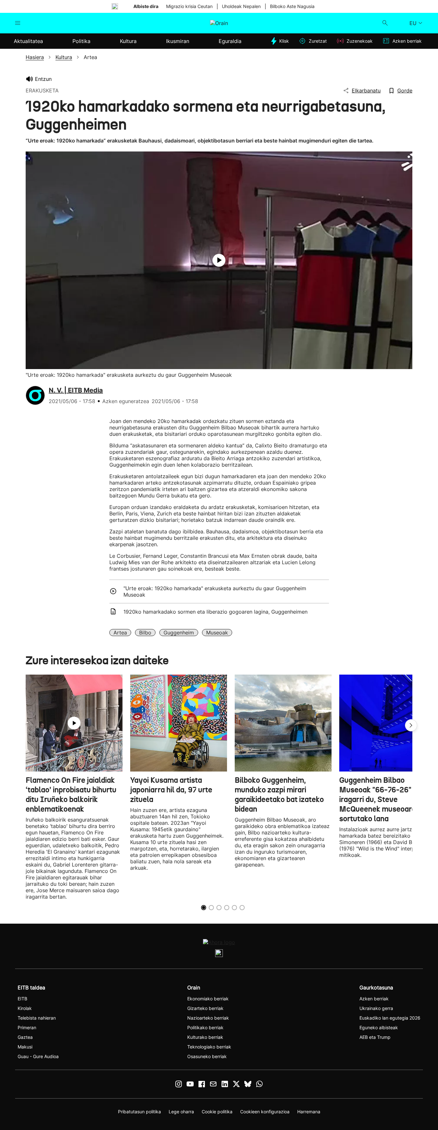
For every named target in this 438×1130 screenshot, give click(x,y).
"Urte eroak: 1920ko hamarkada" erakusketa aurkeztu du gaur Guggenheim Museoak (214, 591)
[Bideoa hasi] (219, 260)
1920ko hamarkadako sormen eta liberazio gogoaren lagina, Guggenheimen (215, 611)
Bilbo (145, 632)
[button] (411, 725)
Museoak (217, 632)
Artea (120, 632)
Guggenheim (179, 632)
